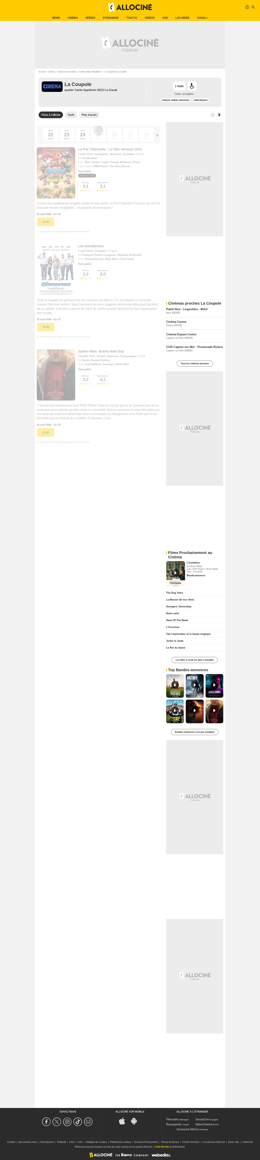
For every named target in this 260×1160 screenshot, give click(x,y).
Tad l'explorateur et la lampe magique (188, 634)
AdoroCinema (203, 1124)
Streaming (111, 17)
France (112, 250)
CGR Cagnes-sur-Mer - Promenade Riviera (194, 346)
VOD (165, 17)
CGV (80, 1142)
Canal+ (202, 17)
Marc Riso (111, 258)
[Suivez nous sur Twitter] (57, 1121)
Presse (85, 182)
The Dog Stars (174, 592)
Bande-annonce (196, 575)
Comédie (128, 154)
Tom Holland (93, 364)
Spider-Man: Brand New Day (101, 351)
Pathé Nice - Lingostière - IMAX (187, 309)
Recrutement (47, 1142)
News (56, 17)
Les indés (182, 17)
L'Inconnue (172, 627)
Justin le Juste (174, 640)
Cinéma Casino (176, 321)
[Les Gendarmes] (56, 269)
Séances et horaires (67, 72)
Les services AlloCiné (214, 1142)
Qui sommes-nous (27, 1142)
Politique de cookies (96, 1142)
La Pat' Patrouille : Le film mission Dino (110, 149)
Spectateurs (102, 182)
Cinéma (73, 17)
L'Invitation (193, 562)
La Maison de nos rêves (180, 599)
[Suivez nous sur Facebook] (47, 1121)
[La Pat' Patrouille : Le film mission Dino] (56, 172)
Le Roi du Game (175, 647)
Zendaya (108, 364)
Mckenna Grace (130, 162)
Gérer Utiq (233, 1142)
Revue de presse (170, 1142)
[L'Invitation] (175, 573)
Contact (11, 1142)
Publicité (61, 1142)
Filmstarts (172, 1119)
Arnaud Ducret (94, 258)
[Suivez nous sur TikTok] (78, 1121)
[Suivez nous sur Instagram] (68, 1121)
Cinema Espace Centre (181, 334)
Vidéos (150, 17)
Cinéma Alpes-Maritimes (90, 72)
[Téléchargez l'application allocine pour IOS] (124, 1120)
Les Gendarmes (91, 246)
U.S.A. (140, 154)
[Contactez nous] (89, 1121)
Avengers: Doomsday (178, 606)
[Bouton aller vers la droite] (219, 115)
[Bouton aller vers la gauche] (212, 115)
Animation (101, 154)
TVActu (131, 17)
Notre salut (172, 613)
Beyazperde (173, 1124)
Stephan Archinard (129, 254)
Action (101, 356)
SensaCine (202, 1119)
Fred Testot (127, 258)
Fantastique (128, 356)
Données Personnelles (146, 1142)
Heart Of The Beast (177, 620)
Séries (90, 17)
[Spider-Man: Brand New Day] (56, 375)
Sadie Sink (122, 364)
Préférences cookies (120, 1142)
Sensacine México (187, 1129)
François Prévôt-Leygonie (99, 254)
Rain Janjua (92, 162)
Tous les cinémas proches (195, 363)
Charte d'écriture (190, 1142)
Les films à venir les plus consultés (195, 660)
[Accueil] (130, 7)
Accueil (42, 72)
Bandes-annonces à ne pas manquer (195, 732)
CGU (71, 1142)
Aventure (115, 154)
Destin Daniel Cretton (96, 360)
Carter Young (110, 162)
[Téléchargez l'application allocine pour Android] (135, 1120)
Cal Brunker (89, 158)
